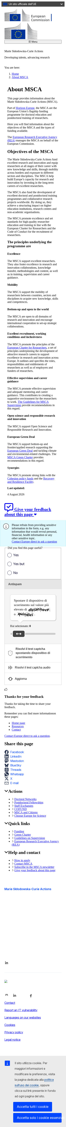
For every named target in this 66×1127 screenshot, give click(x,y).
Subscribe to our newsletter (22, 943)
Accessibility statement (19, 912)
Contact (16, 729)
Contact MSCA (23, 863)
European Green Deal (20, 450)
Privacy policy (13, 1032)
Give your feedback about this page (34, 870)
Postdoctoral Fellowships (28, 802)
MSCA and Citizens (26, 812)
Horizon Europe (25, 108)
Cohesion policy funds (20, 478)
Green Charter (22, 834)
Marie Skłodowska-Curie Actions (27, 889)
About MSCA (20, 77)
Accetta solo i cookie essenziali (39, 1118)
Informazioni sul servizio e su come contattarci (27, 934)
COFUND (20, 809)
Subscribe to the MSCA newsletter (34, 867)
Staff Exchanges (23, 805)
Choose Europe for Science (30, 815)
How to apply (22, 860)
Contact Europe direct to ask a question (34, 541)
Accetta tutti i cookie (32, 1107)
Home (15, 73)
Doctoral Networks (25, 799)
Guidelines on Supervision (29, 838)
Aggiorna (21, 678)
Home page (18, 723)
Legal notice (12, 1039)
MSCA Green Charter (20, 457)
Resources (18, 726)
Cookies (9, 1025)
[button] (15, 752)
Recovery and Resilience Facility (30, 480)
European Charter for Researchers (27, 347)
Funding (19, 831)
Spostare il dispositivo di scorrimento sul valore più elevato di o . (31, 607)
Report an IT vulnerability (20, 1010)
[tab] (33, 653)
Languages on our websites (22, 1017)
